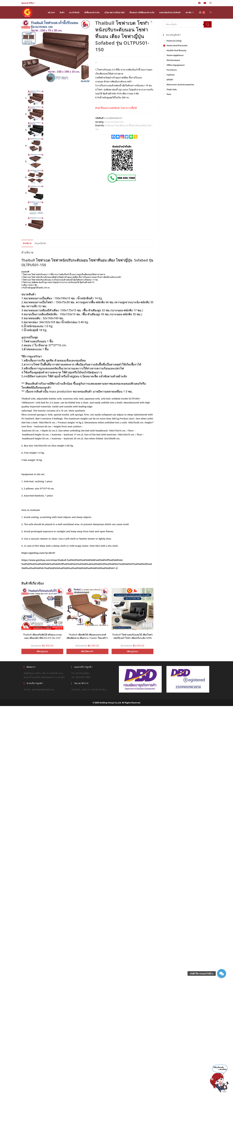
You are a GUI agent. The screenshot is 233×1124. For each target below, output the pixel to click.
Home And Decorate (114, 121)
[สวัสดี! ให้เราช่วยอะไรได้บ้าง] (221, 973)
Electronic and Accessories (180, 84)
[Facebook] (113, 137)
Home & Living (174, 40)
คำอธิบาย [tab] (27, 243)
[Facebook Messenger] (118, 137)
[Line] (131, 137)
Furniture (172, 69)
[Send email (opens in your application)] (210, 3)
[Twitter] (127, 137)
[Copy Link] (135, 137)
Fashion (171, 74)
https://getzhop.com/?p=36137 (38, 552)
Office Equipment (176, 65)
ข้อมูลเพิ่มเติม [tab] (40, 243)
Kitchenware (173, 60)
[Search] (208, 24)
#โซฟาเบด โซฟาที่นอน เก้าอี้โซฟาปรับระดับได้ (125, 125)
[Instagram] (122, 137)
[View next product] (151, 22)
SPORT (170, 79)
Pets (169, 94)
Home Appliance (175, 55)
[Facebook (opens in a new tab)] (199, 3)
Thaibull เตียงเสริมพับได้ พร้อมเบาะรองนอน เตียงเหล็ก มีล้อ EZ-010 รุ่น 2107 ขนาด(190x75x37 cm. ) (42, 636)
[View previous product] (146, 22)
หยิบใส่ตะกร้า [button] (87, 651)
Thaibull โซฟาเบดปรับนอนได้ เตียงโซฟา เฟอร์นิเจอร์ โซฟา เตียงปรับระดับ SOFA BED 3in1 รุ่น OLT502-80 (132, 636)
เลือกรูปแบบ (42, 651)
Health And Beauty (176, 50)
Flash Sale (172, 89)
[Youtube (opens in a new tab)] (205, 3)
